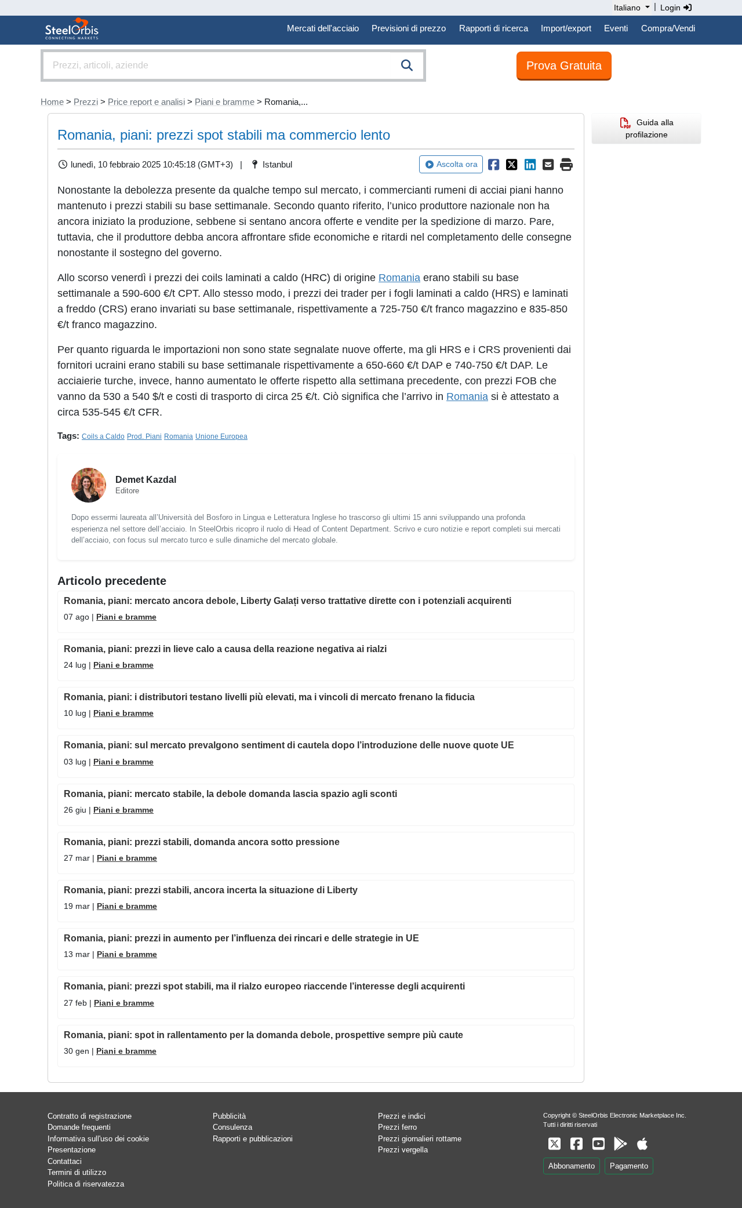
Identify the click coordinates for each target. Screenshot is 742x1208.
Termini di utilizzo (77, 1172)
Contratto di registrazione (90, 1116)
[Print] (566, 164)
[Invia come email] (548, 164)
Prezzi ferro (397, 1127)
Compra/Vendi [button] (668, 28)
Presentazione (72, 1149)
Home (52, 102)
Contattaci (65, 1161)
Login (671, 7)
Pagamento (629, 1166)
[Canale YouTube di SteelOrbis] (598, 1144)
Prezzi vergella (403, 1149)
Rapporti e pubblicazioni (253, 1138)
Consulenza (232, 1127)
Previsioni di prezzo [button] (409, 28)
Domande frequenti (79, 1127)
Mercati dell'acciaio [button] (323, 28)
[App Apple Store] (642, 1144)
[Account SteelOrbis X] (554, 1144)
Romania (399, 277)
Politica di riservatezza (86, 1184)
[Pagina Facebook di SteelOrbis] (576, 1144)
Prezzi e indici (401, 1116)
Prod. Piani (144, 436)
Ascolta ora (457, 164)
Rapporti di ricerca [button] (493, 28)
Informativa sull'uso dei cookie (98, 1138)
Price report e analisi (146, 102)
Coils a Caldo (103, 436)
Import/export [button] (566, 28)
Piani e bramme (224, 102)
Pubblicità (229, 1116)
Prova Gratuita (564, 65)
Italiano (627, 7)
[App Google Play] (620, 1144)
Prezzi (86, 102)
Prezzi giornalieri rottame (419, 1138)
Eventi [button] (616, 28)
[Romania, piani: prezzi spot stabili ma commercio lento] (493, 164)
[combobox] (233, 65)
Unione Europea (221, 436)
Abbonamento (571, 1166)
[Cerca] (407, 65)
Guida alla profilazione (649, 128)
